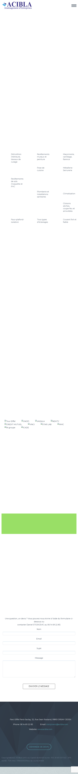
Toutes (8, 264)
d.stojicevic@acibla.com (57, 724)
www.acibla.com (44, 729)
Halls (15, 264)
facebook (37, 708)
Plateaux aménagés (43, 264)
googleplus (43, 708)
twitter (31, 708)
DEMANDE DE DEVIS (39, 747)
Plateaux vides (26, 264)
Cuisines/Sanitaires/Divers (17, 267)
